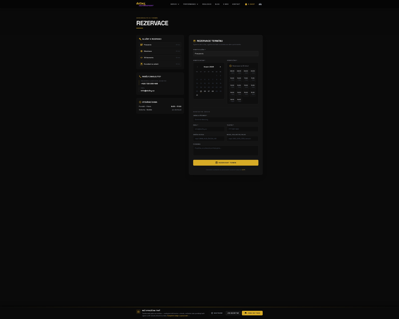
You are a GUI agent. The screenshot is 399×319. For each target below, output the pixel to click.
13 (209, 83)
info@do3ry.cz (147, 90)
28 (213, 91)
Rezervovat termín (225, 162)
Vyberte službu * (199, 49)
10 (197, 83)
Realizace (206, 4)
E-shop (250, 4)
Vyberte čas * (232, 60)
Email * (195, 125)
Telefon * (230, 125)
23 (221, 87)
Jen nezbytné (233, 313)
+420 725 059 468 (149, 83)
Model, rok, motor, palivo (236, 134)
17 (197, 87)
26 (205, 91)
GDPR (243, 170)
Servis (175, 4)
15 (216, 83)
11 (201, 83)
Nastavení (216, 313)
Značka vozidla (198, 134)
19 (205, 87)
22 (217, 87)
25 (201, 91)
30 (221, 91)
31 (197, 95)
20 (209, 87)
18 (201, 87)
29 (217, 91)
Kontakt (236, 4)
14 (213, 83)
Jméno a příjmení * (200, 115)
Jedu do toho (252, 313)
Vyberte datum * (199, 60)
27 (209, 91)
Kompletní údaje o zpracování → (178, 316)
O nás (226, 4)
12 (205, 83)
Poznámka (197, 144)
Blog (217, 4)
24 (197, 91)
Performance (191, 4)
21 (213, 87)
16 (220, 83)
